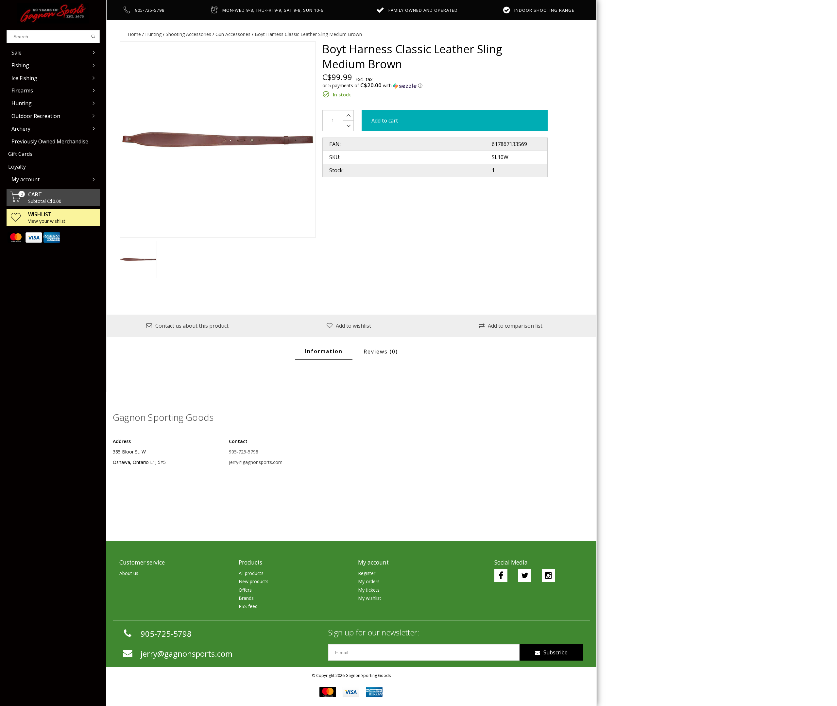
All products (251, 573)
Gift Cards (20, 153)
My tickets (369, 590)
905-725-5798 (243, 452)
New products (253, 581)
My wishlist (369, 598)
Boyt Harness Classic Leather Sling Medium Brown (308, 34)
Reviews (381, 351)
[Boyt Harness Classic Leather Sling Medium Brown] (218, 139)
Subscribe (555, 652)
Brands (246, 598)
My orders (369, 581)
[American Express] (51, 237)
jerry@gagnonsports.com (255, 462)
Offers (245, 590)
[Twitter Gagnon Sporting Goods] (524, 575)
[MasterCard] (16, 237)
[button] (435, 85)
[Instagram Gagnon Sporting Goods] (548, 575)
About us (128, 573)
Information (324, 351)
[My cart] (16, 200)
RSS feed (248, 606)
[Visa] (34, 237)
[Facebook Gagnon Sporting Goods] (500, 575)
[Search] (93, 36)
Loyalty (17, 166)
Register (366, 573)
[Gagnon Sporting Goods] (53, 13)
